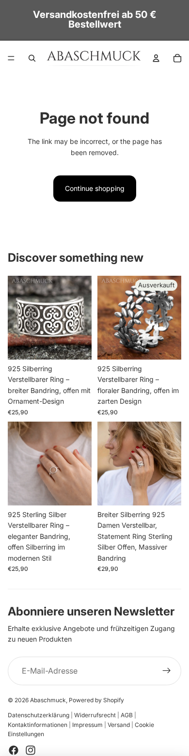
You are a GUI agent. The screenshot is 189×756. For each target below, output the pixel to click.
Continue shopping (95, 188)
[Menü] (11, 58)
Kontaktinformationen (37, 724)
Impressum (87, 724)
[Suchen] (32, 58)
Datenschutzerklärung (38, 715)
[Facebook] (13, 750)
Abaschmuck (48, 700)
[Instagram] (30, 750)
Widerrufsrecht (95, 715)
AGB (127, 715)
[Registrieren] (167, 671)
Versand (119, 724)
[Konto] (156, 58)
